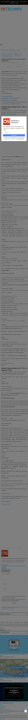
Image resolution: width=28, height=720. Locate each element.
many (5, 91)
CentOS (19, 49)
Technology (13, 1)
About (17, 2)
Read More (2, 719)
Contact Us (12, 2)
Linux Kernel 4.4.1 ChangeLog (8, 100)
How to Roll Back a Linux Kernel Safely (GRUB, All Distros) (13, 701)
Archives (2, 629)
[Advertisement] (14, 28)
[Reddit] (1, 627)
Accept (25, 717)
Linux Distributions (11, 49)
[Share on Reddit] (17, 66)
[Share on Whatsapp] (18, 66)
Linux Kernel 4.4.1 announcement (10, 98)
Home (2, 1)
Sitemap (2, 708)
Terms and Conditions (5, 709)
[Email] (0, 627)
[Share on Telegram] (19, 66)
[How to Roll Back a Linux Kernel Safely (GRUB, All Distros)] (14, 692)
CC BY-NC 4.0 (6, 712)
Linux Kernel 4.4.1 (5, 504)
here (18, 395)
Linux (18, 1)
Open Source (7, 1)
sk (5, 62)
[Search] (26, 46)
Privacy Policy (3, 707)
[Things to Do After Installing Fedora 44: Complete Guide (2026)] (14, 668)
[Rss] (2, 627)
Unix (21, 1)
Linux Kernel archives (7, 96)
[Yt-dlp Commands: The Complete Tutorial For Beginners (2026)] (14, 644)
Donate (24, 1)
